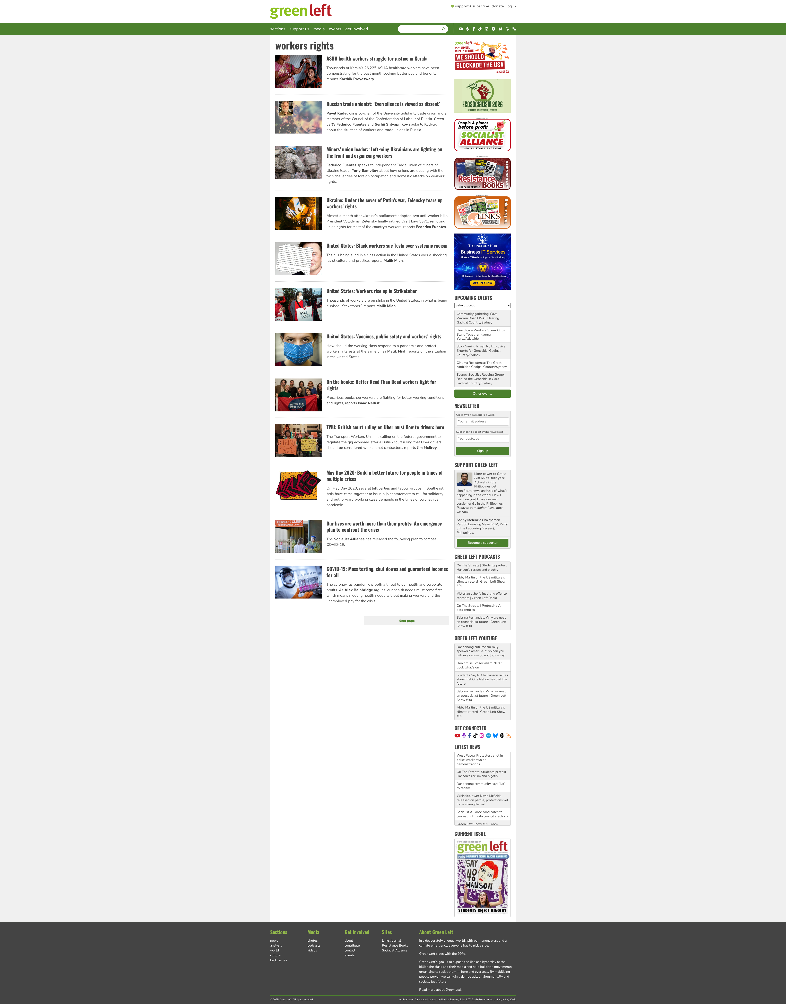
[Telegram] (488, 735)
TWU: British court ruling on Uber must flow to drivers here (385, 427)
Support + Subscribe (472, 6)
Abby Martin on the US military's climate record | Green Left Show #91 (481, 581)
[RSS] (508, 735)
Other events (482, 393)
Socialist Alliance (394, 950)
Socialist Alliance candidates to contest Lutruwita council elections (482, 797)
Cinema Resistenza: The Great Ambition (479, 364)
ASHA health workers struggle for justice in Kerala (376, 58)
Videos (312, 950)
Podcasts (314, 945)
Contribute (352, 945)
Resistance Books (395, 945)
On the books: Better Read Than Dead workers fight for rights (381, 385)
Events (335, 29)
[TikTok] (475, 735)
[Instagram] (482, 735)
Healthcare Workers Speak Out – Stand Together (481, 332)
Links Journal (391, 940)
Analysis (276, 945)
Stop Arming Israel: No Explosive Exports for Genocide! (481, 348)
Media (319, 29)
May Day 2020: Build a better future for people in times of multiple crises (384, 475)
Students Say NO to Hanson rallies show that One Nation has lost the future (482, 679)
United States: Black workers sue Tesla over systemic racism (386, 245)
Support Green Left (476, 464)
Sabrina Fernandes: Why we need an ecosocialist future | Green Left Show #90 (481, 621)
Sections (277, 29)
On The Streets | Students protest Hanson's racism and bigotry (482, 567)
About (349, 940)
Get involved (356, 29)
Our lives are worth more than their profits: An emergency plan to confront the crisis (384, 526)
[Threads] (502, 735)
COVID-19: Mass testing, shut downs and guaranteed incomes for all (387, 572)
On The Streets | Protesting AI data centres (479, 607)
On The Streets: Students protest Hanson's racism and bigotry (481, 757)
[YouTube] (457, 735)
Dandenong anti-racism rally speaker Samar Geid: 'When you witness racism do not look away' (481, 651)
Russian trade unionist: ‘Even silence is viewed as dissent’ (383, 103)
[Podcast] (464, 735)
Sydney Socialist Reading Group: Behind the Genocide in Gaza (481, 376)
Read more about (440, 989)
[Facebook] (469, 735)
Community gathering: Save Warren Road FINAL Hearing (478, 316)
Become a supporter (483, 542)
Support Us (299, 29)
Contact (350, 950)
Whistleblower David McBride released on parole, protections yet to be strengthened (482, 783)
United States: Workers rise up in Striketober (371, 290)
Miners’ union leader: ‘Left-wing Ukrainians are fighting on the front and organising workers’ (384, 152)
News (274, 940)
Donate (498, 6)
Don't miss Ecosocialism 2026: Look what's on (479, 665)
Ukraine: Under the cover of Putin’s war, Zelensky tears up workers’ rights (384, 203)
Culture (275, 955)
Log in (511, 6)
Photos (312, 940)
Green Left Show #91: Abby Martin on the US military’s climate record (482, 812)
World (274, 950)
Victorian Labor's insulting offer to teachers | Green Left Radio (482, 595)
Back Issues (278, 960)
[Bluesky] (495, 735)
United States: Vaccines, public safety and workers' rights (383, 336)
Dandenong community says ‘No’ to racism (481, 769)
